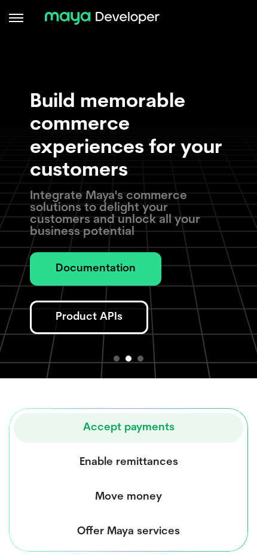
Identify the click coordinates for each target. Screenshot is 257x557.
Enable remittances (128, 462)
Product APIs (89, 317)
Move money (128, 497)
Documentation (96, 269)
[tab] (117, 359)
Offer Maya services (128, 532)
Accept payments (129, 428)
